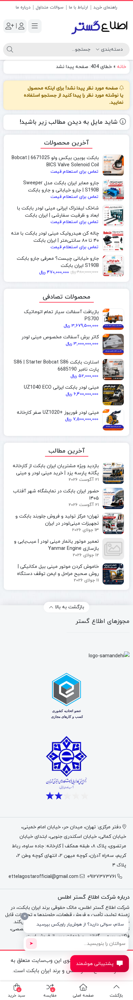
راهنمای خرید (105, 7)
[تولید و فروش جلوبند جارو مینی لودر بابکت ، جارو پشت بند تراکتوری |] (100, 26)
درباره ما (23, 7)
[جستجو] (10, 49)
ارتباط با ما (78, 7)
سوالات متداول (49, 7)
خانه (121, 67)
